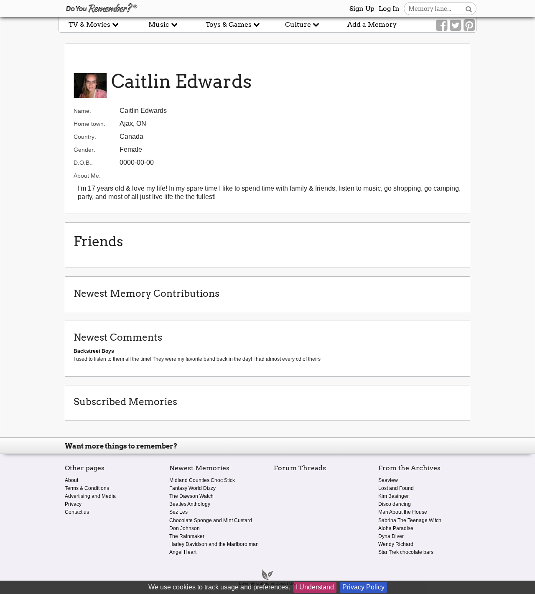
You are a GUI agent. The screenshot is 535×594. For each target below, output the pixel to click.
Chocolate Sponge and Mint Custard (210, 520)
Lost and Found (396, 488)
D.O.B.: (83, 162)
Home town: (89, 123)
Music (159, 24)
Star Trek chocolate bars (405, 552)
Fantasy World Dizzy (192, 488)
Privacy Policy (363, 587)
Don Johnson (184, 528)
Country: (85, 136)
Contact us (77, 512)
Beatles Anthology (189, 504)
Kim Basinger (393, 496)
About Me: (87, 175)
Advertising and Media (90, 496)
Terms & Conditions (87, 488)
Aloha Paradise (395, 528)
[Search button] (469, 9)
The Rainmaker (186, 536)
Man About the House (402, 512)
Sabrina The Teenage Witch (409, 520)
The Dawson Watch (191, 496)
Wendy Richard (395, 544)
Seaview (388, 480)
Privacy (73, 504)
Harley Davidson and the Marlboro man (214, 544)
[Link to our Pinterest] (469, 25)
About (71, 480)
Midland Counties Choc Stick (202, 480)
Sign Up (361, 9)
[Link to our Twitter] (455, 25)
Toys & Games (229, 24)
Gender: (84, 149)
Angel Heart (182, 552)
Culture (299, 24)
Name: (82, 110)
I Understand (315, 587)
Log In (389, 9)
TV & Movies (90, 24)
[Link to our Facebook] (441, 25)
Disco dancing (394, 504)
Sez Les (178, 512)
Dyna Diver (391, 536)
